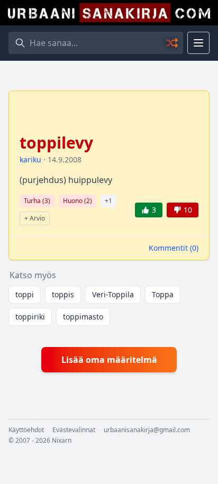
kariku (30, 159)
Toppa (163, 294)
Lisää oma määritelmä (109, 360)
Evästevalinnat (73, 430)
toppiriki (30, 317)
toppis (63, 294)
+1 (108, 200)
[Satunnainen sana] (172, 42)
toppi (24, 294)
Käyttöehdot (26, 430)
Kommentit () (173, 248)
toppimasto (83, 317)
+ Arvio (34, 218)
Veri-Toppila (113, 294)
